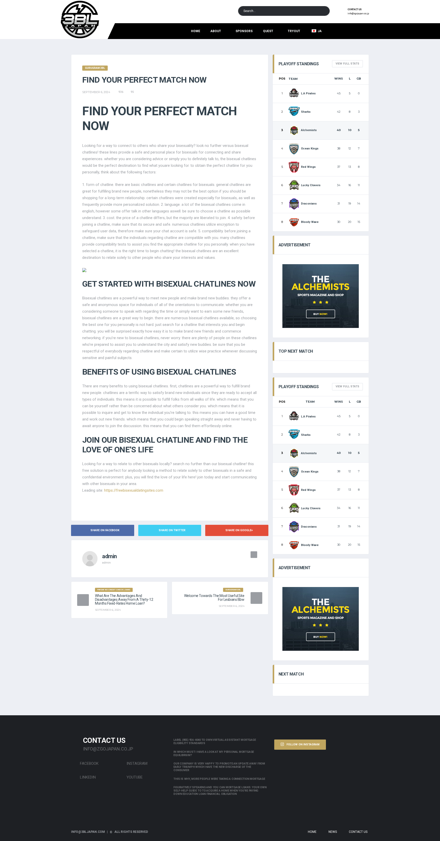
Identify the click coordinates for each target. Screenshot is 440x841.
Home (195, 31)
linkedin (87, 777)
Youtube (134, 777)
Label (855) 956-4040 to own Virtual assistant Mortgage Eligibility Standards (214, 741)
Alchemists (309, 130)
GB (358, 78)
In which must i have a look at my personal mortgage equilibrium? (213, 753)
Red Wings (308, 167)
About (215, 31)
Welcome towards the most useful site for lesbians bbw (214, 598)
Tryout (294, 31)
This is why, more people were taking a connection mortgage (219, 779)
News (332, 832)
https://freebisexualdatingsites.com (133, 490)
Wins (338, 78)
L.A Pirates (308, 93)
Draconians (309, 203)
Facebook (89, 763)
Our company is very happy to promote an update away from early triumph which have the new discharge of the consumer (219, 767)
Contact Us (358, 832)
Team (293, 79)
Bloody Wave (310, 222)
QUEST (268, 31)
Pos (282, 78)
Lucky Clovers (311, 185)
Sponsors (244, 31)
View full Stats (347, 63)
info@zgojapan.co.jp (358, 13)
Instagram (136, 763)
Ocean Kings (310, 148)
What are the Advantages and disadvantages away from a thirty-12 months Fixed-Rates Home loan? (124, 599)
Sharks (306, 111)
